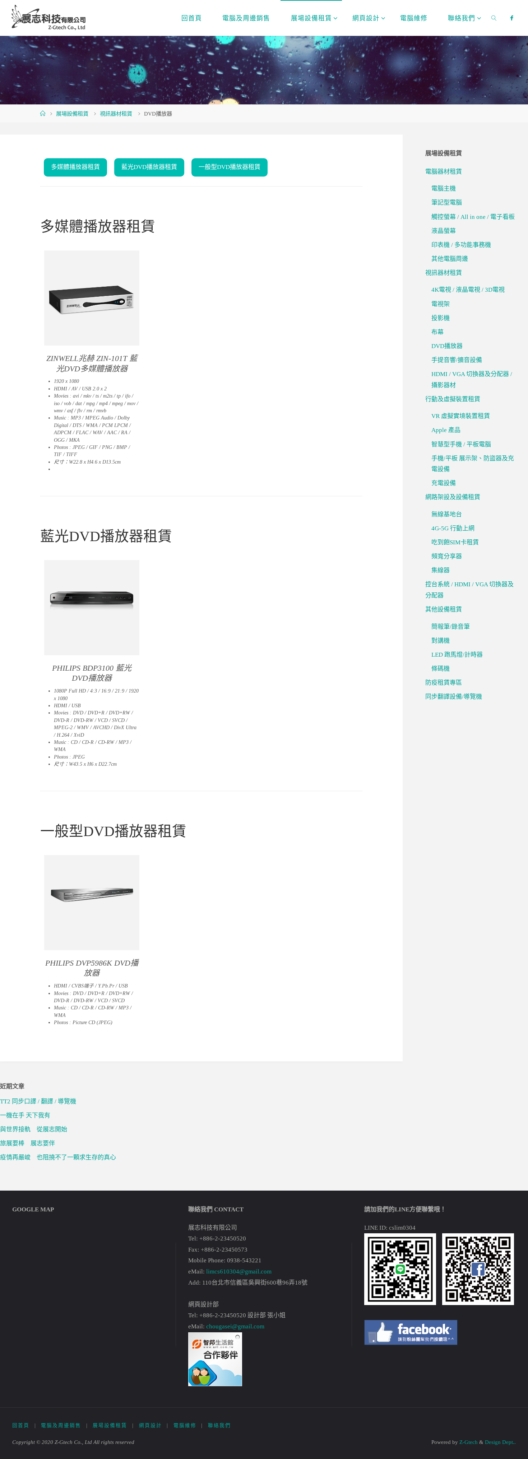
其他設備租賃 (443, 609)
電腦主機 (443, 188)
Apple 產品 (445, 430)
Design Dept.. (500, 1442)
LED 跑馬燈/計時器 (457, 654)
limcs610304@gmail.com (239, 1271)
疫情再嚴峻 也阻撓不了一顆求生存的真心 (58, 1157)
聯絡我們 (219, 1425)
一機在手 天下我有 (25, 1115)
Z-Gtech (468, 1442)
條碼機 (440, 668)
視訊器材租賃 (116, 114)
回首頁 (20, 1425)
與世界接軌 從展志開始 (33, 1129)
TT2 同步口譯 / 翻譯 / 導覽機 (38, 1101)
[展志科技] (53, 17)
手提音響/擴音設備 (456, 360)
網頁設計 (150, 1425)
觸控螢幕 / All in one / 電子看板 (473, 217)
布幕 (437, 332)
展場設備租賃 (72, 114)
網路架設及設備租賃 (452, 497)
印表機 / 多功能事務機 (461, 244)
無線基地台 (446, 514)
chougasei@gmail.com (235, 1326)
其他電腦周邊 (449, 258)
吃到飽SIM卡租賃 (455, 542)
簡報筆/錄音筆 (450, 626)
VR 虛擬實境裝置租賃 (460, 416)
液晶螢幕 (443, 230)
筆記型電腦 (446, 202)
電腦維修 (184, 1425)
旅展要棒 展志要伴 (27, 1143)
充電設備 (443, 483)
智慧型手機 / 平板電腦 (461, 444)
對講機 (440, 640)
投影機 (440, 318)
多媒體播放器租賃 (75, 167)
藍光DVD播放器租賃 (149, 167)
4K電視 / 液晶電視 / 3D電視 (468, 289)
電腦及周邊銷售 (61, 1425)
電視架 (440, 304)
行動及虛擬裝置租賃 (452, 399)
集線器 (440, 570)
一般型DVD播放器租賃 (229, 167)
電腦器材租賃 (443, 171)
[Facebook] (512, 18)
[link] (494, 18)
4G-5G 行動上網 (452, 528)
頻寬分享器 (446, 556)
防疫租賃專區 (443, 682)
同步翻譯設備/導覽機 (453, 696)
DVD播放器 (447, 346)
